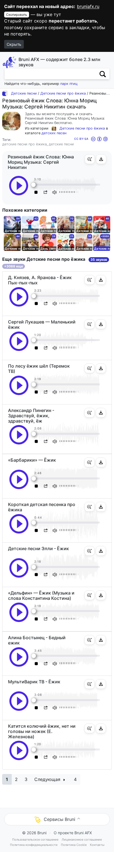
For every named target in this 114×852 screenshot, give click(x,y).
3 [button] (26, 779)
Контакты (97, 845)
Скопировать (16, 14)
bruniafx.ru (88, 6)
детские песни (61, 144)
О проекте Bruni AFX (73, 832)
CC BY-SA (81, 138)
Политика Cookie (74, 845)
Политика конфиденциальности (34, 845)
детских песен (54, 133)
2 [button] (16, 779)
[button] (90, 159)
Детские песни (24, 93)
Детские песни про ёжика (63, 93)
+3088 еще (13, 266)
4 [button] (75, 779)
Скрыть (14, 44)
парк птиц (68, 84)
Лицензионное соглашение (82, 839)
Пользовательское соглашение (35, 839)
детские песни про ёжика (24, 144)
